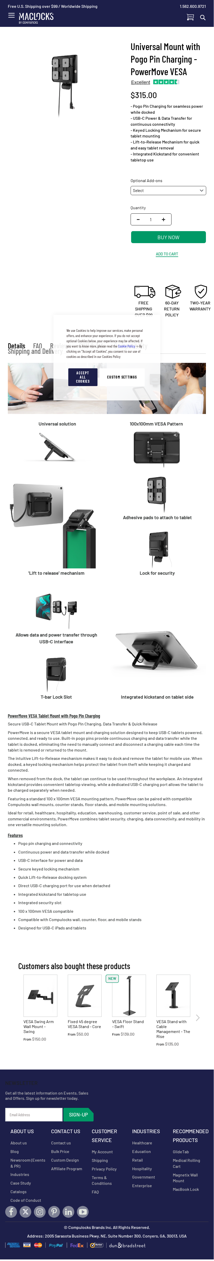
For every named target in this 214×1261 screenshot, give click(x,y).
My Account (102, 1151)
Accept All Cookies (83, 377)
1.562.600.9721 (193, 6)
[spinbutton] (151, 219)
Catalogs (18, 1191)
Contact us (61, 1142)
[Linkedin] (68, 1212)
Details (16, 345)
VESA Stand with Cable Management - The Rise (173, 1029)
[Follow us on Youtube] (83, 1212)
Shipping (100, 1160)
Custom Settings (122, 377)
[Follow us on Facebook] (11, 1212)
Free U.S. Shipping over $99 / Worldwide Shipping (52, 6)
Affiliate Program (66, 1168)
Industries (19, 1174)
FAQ (37, 345)
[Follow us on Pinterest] (54, 1212)
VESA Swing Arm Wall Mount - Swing (38, 1026)
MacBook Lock (186, 1189)
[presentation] (197, 1017)
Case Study (20, 1182)
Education (141, 1151)
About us (18, 1142)
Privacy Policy (104, 1168)
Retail (137, 1159)
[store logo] (39, 17)
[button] (165, 219)
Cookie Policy (126, 346)
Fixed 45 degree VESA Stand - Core (84, 1024)
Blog (14, 1151)
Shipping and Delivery (35, 350)
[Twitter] (25, 1212)
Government (143, 1176)
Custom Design (65, 1159)
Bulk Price (60, 1151)
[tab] (16, 345)
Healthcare (142, 1142)
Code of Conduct (25, 1200)
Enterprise (142, 1185)
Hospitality (142, 1168)
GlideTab (181, 1151)
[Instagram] (40, 1212)
